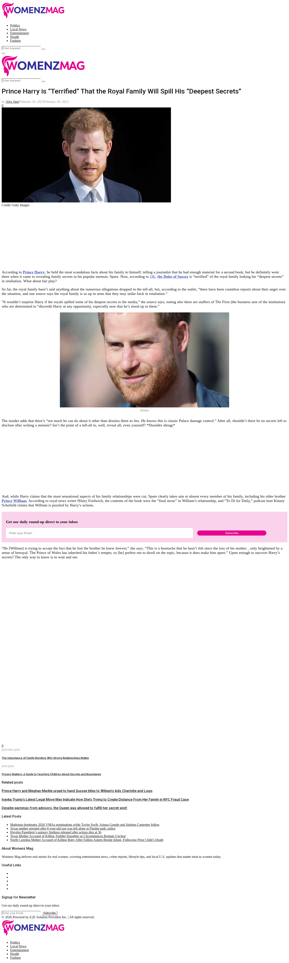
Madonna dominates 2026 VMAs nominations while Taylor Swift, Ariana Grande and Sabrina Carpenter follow (85, 824)
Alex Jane (12, 101)
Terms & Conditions (23, 885)
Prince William (14, 501)
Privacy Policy (20, 881)
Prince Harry (34, 272)
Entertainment (19, 33)
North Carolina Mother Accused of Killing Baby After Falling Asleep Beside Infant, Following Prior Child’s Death (86, 840)
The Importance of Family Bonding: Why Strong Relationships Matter (45, 758)
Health (14, 37)
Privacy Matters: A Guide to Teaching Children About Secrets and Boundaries (51, 774)
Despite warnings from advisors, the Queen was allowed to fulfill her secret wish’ (64, 808)
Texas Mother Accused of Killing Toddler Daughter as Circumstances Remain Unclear (68, 836)
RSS (13, 888)
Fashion (15, 40)
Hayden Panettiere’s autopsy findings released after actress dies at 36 (55, 832)
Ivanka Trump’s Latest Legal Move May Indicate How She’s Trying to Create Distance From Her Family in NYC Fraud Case (95, 800)
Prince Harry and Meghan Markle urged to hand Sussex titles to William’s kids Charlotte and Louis (77, 791)
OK (152, 276)
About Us (16, 873)
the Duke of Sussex (172, 276)
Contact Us (17, 877)
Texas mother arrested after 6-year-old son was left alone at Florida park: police (63, 828)
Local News (18, 29)
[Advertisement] (129, 236)
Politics (15, 25)
